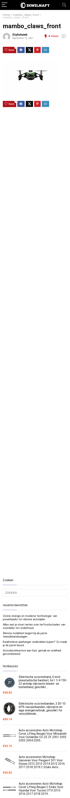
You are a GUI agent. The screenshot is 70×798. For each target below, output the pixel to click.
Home (6, 15)
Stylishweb (19, 34)
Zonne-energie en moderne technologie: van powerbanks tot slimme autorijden (30, 617)
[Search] (64, 5)
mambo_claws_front (26, 15)
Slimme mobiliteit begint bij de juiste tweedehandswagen (25, 635)
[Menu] (4, 5)
